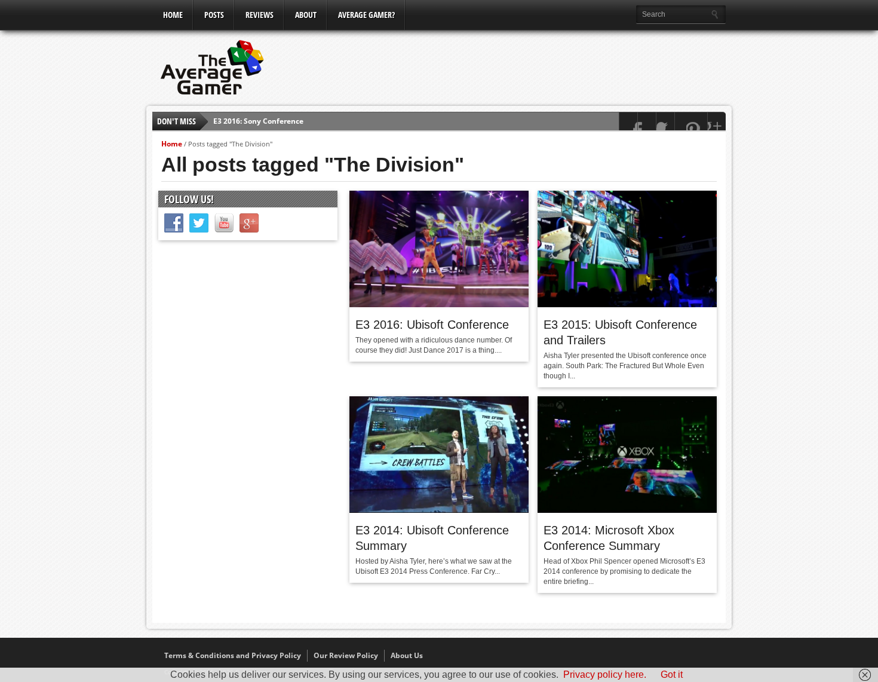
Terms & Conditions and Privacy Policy (232, 655)
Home (173, 14)
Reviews (259, 14)
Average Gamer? (366, 14)
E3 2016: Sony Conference (258, 121)
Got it (672, 674)
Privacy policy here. (604, 674)
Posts (214, 14)
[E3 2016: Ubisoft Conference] (439, 304)
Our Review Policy (346, 655)
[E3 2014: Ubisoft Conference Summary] (439, 510)
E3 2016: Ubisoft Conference (432, 324)
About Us (407, 655)
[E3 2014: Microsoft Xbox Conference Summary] (627, 510)
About (306, 14)
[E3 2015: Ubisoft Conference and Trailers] (627, 304)
